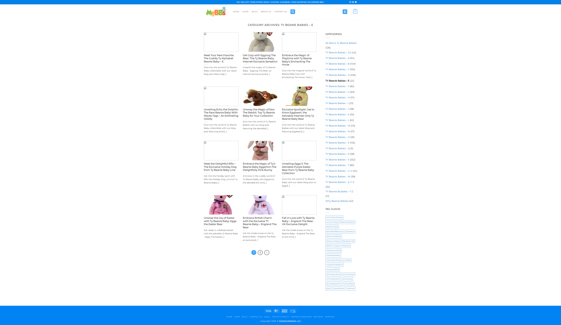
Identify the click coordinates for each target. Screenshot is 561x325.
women (351, 288)
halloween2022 (333, 250)
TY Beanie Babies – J (337, 109)
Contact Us (280, 12)
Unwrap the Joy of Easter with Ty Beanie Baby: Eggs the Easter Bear (220, 221)
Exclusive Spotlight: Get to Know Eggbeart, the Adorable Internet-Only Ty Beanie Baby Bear (298, 114)
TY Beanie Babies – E (337, 80)
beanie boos (332, 227)
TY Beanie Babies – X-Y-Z (339, 182)
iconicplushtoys (333, 260)
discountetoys (333, 241)
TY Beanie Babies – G (337, 92)
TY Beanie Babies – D (337, 75)
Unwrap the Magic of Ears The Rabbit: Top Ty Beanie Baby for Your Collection (259, 112)
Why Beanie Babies (336, 201)
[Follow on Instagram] (350, 2)
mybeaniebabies (334, 265)
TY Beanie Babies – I (337, 103)
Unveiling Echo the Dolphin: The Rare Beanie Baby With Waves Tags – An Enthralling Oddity (221, 114)
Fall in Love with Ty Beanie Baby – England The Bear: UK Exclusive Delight (298, 221)
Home (236, 12)
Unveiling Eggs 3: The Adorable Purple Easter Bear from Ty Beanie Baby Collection (298, 168)
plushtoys (347, 279)
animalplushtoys (334, 217)
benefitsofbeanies (334, 231)
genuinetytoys (343, 246)
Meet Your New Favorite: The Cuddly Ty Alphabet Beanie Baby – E (219, 58)
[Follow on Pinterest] (356, 2)
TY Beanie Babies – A (337, 58)
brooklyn (350, 231)
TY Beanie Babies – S (337, 159)
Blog (255, 12)
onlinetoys (349, 274)
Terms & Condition (301, 317)
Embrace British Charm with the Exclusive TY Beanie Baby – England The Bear (260, 222)
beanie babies (347, 222)
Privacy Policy (280, 317)
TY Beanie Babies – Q (337, 148)
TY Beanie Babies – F (337, 86)
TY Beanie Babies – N (337, 131)
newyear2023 (332, 269)
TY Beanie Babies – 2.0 (338, 52)
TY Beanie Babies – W (337, 176)
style (328, 288)
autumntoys (332, 222)
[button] (292, 11)
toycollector (339, 288)
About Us (266, 12)
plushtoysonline (334, 284)
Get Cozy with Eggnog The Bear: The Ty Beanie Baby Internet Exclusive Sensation (260, 58)
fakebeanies (348, 241)
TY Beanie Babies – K (337, 114)
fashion (329, 246)
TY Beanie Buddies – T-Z (339, 191)
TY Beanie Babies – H (337, 97)
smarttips (349, 284)
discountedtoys (333, 236)
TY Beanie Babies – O (337, 137)
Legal (267, 317)
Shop (245, 12)
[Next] (266, 252)
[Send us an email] (353, 2)
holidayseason (333, 255)
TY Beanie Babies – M (337, 125)
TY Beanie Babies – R (337, 154)
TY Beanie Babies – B (337, 63)
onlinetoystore (333, 279)
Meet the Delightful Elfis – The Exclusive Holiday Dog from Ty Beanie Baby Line (220, 166)
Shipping (330, 317)
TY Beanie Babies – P (337, 142)
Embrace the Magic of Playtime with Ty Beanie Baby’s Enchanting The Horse (297, 60)
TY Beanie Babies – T (337, 165)
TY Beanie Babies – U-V (338, 171)
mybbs (347, 260)
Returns (318, 317)
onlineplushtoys (334, 274)
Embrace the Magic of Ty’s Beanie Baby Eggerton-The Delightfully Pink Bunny (259, 166)
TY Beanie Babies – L (337, 120)
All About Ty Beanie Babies (341, 43)
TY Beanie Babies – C (337, 69)
